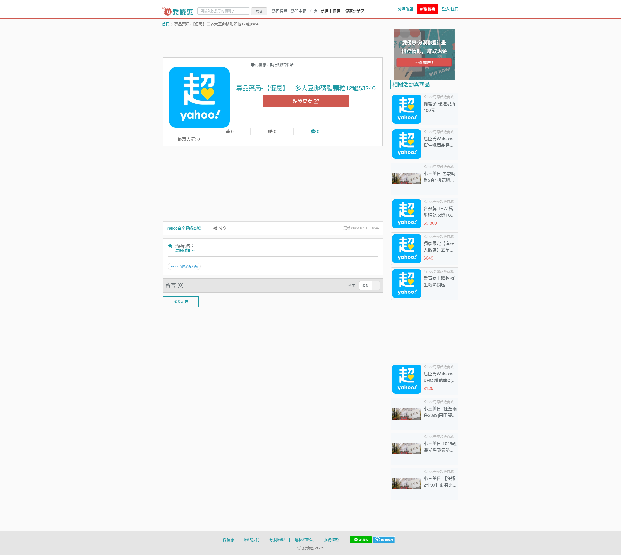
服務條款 (331, 539)
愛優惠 (228, 539)
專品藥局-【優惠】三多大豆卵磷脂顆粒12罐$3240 (306, 88)
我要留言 (180, 301)
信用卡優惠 (330, 11)
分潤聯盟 (405, 9)
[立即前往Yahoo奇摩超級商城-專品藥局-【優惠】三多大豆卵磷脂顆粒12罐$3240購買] (199, 97)
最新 (365, 285)
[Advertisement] (272, 41)
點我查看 (303, 101)
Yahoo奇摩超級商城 (183, 228)
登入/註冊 (450, 9)
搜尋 (259, 11)
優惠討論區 (355, 11)
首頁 (166, 24)
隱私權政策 (304, 539)
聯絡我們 (252, 539)
